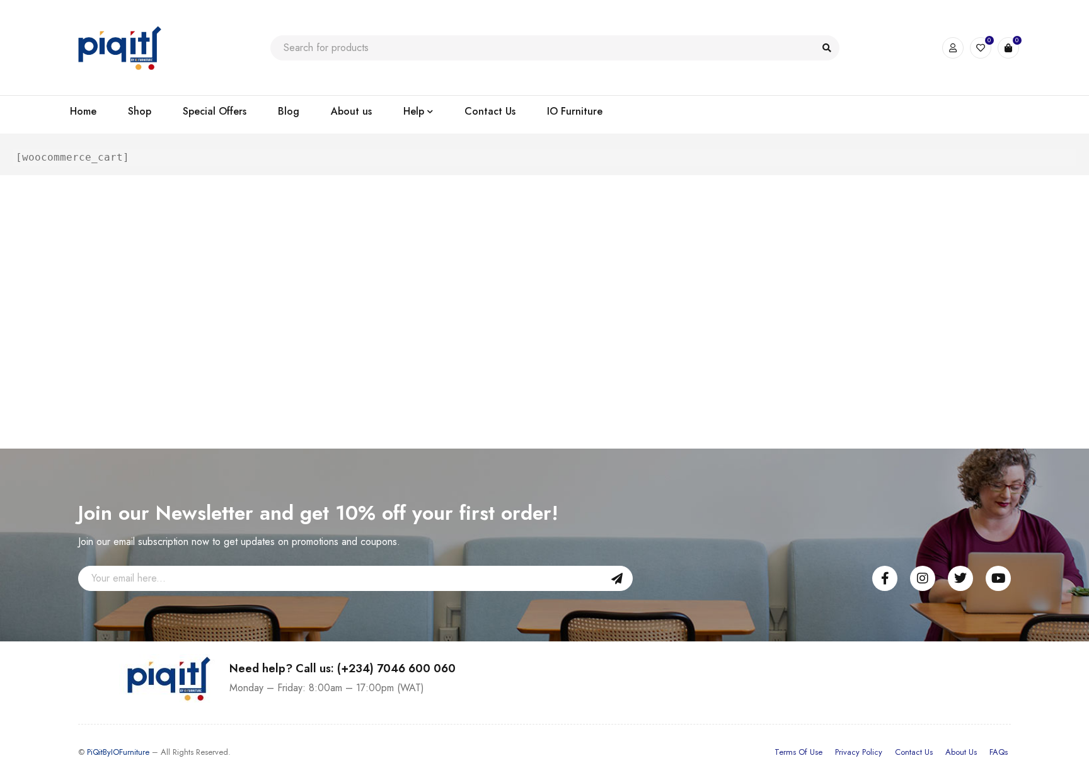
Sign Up (617, 578)
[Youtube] (998, 578)
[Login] (953, 48)
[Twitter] (960, 578)
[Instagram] (922, 578)
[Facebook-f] (884, 578)
